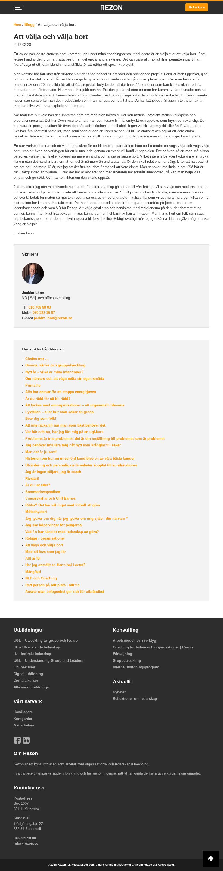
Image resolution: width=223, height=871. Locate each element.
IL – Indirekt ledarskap (32, 654)
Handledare (23, 712)
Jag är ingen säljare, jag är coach (52, 472)
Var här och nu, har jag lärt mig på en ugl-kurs (63, 432)
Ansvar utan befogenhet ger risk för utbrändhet (64, 592)
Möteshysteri (35, 512)
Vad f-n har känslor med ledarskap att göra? (61, 532)
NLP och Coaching (40, 578)
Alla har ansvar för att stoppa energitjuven (60, 392)
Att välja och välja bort (43, 545)
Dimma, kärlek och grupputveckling (54, 365)
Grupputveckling (127, 661)
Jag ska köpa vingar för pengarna (53, 525)
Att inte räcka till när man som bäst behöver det (64, 425)
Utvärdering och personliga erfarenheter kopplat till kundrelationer (80, 465)
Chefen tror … (36, 359)
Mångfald (32, 572)
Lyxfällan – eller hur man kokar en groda (59, 412)
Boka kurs (197, 7)
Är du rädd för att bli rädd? (47, 399)
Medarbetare (24, 725)
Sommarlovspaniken (42, 492)
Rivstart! (31, 479)
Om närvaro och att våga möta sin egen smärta (64, 379)
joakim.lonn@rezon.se (53, 318)
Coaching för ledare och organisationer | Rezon (153, 647)
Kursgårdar (23, 719)
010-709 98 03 (40, 307)
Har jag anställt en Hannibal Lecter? (54, 565)
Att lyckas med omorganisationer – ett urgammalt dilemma (74, 405)
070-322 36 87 (44, 313)
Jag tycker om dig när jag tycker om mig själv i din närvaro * (76, 518)
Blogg (29, 25)
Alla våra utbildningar (32, 687)
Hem (17, 25)
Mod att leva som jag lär (45, 552)
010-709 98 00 (25, 838)
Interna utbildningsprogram (136, 667)
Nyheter (119, 692)
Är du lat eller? (37, 485)
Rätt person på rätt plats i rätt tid (52, 585)
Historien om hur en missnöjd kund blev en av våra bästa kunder (79, 458)
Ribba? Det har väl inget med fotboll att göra (62, 505)
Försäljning (122, 654)
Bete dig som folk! (40, 418)
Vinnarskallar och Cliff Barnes (50, 498)
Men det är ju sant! (40, 452)
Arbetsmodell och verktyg (134, 640)
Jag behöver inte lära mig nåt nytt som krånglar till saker (72, 445)
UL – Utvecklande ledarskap (37, 647)
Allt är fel (32, 558)
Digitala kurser (26, 680)
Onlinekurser (24, 667)
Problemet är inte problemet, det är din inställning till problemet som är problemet (94, 439)
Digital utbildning (28, 674)
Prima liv (32, 385)
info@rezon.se (26, 843)
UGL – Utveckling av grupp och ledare (46, 640)
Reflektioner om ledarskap (135, 699)
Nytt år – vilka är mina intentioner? (53, 372)
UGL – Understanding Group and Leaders (48, 661)
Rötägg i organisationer (44, 538)
